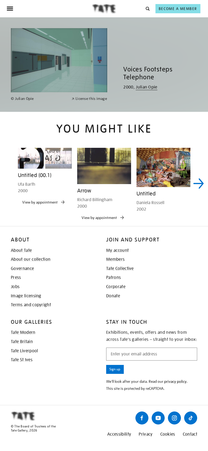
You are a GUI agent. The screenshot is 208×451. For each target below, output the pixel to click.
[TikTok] (190, 417)
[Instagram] (174, 417)
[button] (147, 8)
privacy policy (175, 381)
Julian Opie (146, 87)
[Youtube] (158, 417)
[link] (39, 98)
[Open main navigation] (49, 8)
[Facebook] (141, 417)
